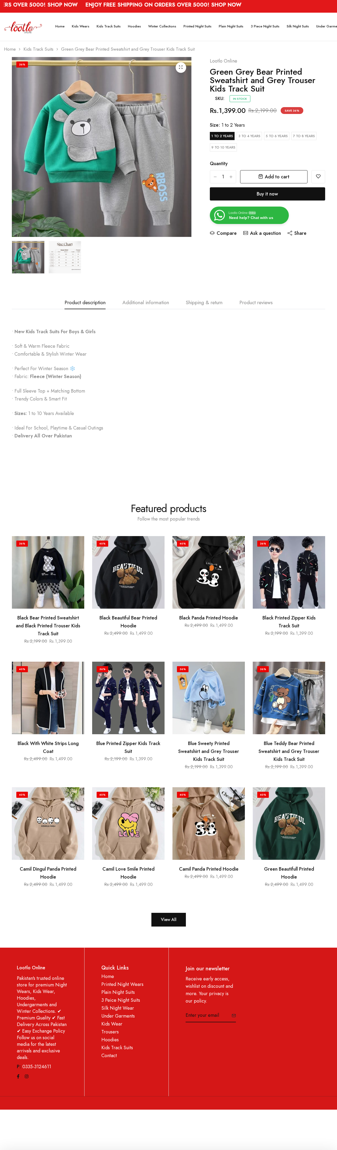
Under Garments (118, 1016)
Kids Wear (111, 1024)
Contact (109, 1055)
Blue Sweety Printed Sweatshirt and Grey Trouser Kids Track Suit (208, 751)
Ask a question (265, 233)
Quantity (219, 163)
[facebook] (18, 1075)
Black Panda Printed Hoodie (208, 617)
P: (19, 1066)
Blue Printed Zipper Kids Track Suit (128, 747)
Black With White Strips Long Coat (48, 747)
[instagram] (26, 1075)
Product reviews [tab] (256, 303)
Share (300, 233)
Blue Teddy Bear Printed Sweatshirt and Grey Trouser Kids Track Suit (289, 751)
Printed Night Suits (197, 26)
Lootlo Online (223, 61)
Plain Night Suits (231, 26)
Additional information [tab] (145, 303)
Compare (227, 233)
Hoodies (134, 26)
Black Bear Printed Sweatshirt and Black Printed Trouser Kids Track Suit (48, 625)
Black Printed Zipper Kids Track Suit (289, 621)
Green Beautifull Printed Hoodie (289, 873)
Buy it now (267, 193)
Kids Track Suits (109, 26)
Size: (227, 125)
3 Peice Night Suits (120, 1000)
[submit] (232, 1015)
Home (60, 26)
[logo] (23, 27)
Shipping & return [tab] (204, 303)
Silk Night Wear (117, 1008)
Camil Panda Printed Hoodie (209, 869)
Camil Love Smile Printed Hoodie (128, 873)
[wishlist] (318, 176)
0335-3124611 (36, 1066)
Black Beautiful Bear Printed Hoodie (128, 621)
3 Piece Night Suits (265, 26)
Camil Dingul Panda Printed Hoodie (48, 873)
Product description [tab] (85, 303)
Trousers (110, 1032)
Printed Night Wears (122, 984)
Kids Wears (80, 26)
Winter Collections (162, 26)
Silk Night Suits (298, 26)
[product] (181, 67)
